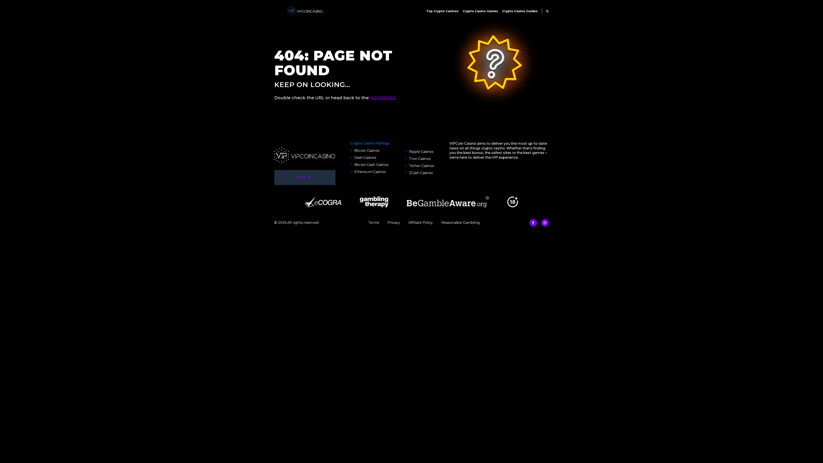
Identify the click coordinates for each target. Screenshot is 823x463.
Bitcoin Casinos (366, 151)
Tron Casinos (420, 159)
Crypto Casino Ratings (370, 143)
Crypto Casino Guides (520, 11)
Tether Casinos (421, 166)
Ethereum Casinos (370, 172)
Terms (373, 223)
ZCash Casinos (421, 173)
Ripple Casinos (421, 152)
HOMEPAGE (383, 97)
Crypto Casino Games (480, 11)
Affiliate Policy (420, 223)
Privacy (393, 223)
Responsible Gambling (460, 223)
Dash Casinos (365, 158)
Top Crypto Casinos (442, 11)
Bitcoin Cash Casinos (371, 165)
